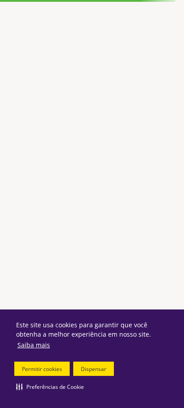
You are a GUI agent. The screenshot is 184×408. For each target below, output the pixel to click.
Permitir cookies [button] (42, 369)
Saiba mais (33, 345)
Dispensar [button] (93, 369)
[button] (50, 386)
